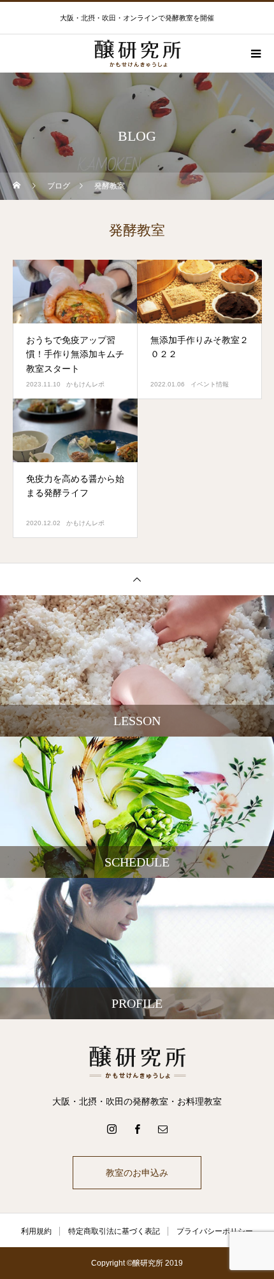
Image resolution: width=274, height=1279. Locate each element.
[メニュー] (255, 53)
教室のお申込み (137, 1173)
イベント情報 (210, 384)
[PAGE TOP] (137, 579)
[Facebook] (137, 1128)
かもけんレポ (85, 384)
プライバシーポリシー (215, 1231)
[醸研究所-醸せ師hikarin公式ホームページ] (137, 1062)
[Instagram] (111, 1128)
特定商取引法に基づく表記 (114, 1231)
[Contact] (162, 1128)
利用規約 (36, 1231)
